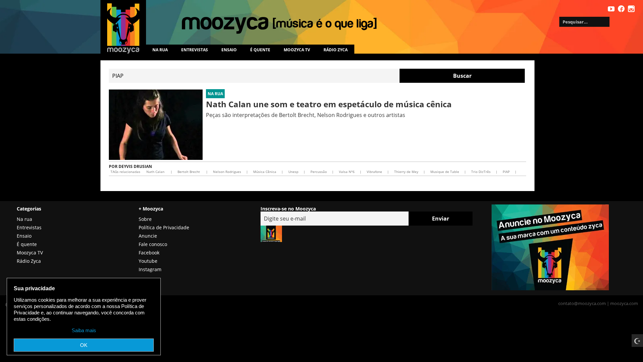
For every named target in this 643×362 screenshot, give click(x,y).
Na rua (160, 50)
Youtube (148, 261)
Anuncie (148, 236)
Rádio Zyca (336, 50)
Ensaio (229, 50)
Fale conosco (153, 244)
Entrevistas (194, 50)
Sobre (145, 219)
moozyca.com (624, 303)
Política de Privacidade (164, 227)
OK (83, 345)
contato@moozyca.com (582, 303)
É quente (260, 50)
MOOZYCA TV (297, 50)
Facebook (149, 252)
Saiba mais (84, 330)
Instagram (150, 269)
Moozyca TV (30, 252)
